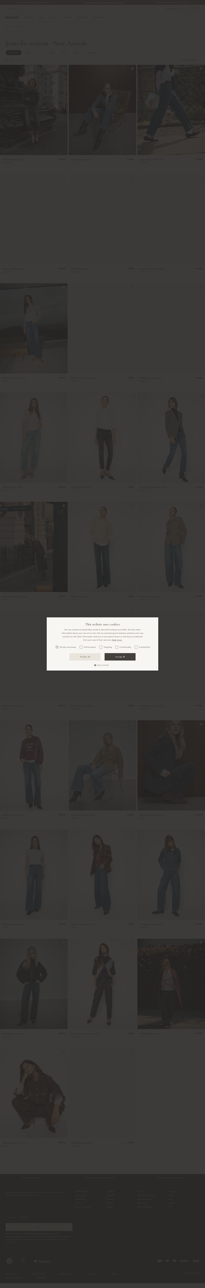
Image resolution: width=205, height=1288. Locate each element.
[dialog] (102, 644)
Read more (117, 640)
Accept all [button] (120, 656)
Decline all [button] (85, 656)
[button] (102, 665)
